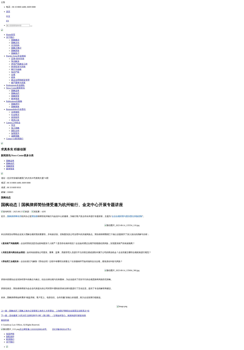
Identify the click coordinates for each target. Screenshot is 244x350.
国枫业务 (15, 91)
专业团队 (15, 85)
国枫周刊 (15, 104)
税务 (13, 77)
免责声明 (10, 334)
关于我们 (10, 37)
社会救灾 (15, 115)
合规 (13, 75)
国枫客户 (15, 53)
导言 (13, 125)
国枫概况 (15, 40)
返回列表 (5, 320)
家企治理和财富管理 (20, 80)
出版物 (14, 101)
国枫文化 (15, 43)
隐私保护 (10, 337)
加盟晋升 (15, 133)
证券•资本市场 (17, 59)
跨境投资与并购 (18, 67)
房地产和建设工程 (19, 64)
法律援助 (15, 112)
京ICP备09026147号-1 (61, 329)
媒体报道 (15, 99)
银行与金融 (16, 69)
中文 (8, 16)
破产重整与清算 (18, 83)
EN (7, 21)
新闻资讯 (15, 88)
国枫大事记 (16, 48)
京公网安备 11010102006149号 (33, 329)
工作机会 (13, 123)
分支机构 (15, 45)
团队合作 (15, 131)
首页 (10, 35)
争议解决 (15, 61)
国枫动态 (15, 93)
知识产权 (15, 72)
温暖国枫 (15, 136)
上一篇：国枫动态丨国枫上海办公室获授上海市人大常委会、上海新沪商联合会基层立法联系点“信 (45, 311)
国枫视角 (15, 107)
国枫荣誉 (15, 51)
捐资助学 (15, 117)
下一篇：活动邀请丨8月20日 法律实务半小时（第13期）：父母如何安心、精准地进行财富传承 (43, 315)
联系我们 (14, 139)
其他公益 (15, 120)
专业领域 (16, 56)
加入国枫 (15, 128)
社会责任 (16, 109)
